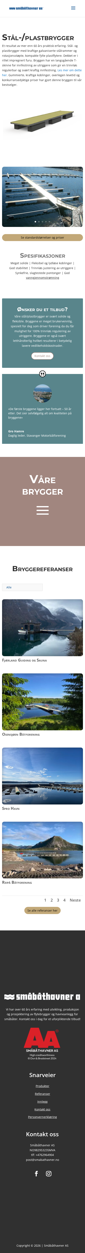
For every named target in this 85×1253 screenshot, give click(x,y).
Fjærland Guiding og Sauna (24, 660)
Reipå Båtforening (17, 882)
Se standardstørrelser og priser (42, 237)
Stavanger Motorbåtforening (46, 435)
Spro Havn (11, 808)
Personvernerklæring (42, 1117)
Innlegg (42, 1101)
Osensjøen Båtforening (21, 734)
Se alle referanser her (42, 910)
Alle (9, 587)
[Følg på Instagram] (48, 1173)
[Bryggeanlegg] (42, 226)
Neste (75, 900)
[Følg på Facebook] (36, 1173)
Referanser (42, 1094)
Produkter (42, 1086)
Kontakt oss (42, 356)
